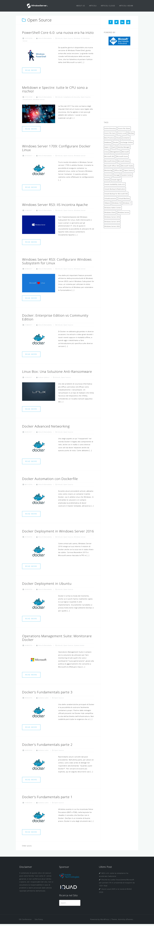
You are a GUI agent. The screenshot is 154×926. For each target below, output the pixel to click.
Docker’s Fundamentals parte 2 (47, 744)
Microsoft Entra (109, 161)
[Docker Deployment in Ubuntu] (38, 603)
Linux (106, 152)
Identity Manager (124, 147)
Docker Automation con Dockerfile (50, 478)
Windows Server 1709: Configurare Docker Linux (56, 148)
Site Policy (39, 919)
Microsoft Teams (127, 166)
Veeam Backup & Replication (114, 189)
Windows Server (39, 99)
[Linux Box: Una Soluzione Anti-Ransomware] (38, 391)
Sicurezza (108, 175)
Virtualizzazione (110, 198)
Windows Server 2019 (112, 222)
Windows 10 (78, 38)
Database (107, 142)
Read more (31, 70)
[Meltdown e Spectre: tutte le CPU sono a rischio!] (38, 114)
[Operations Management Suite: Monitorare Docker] (38, 659)
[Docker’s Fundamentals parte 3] (38, 712)
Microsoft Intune (124, 161)
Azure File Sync (110, 133)
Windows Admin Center (112, 208)
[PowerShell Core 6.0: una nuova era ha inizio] (38, 55)
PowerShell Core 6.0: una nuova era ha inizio (58, 32)
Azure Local (122, 133)
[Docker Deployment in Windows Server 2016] (38, 551)
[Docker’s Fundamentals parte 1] (38, 817)
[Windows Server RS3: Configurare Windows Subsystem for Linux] (38, 283)
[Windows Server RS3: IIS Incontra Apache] (38, 224)
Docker (115, 142)
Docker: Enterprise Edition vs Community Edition (55, 317)
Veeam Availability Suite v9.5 (114, 184)
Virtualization (27, 99)
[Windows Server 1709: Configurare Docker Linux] (38, 170)
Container (126, 138)
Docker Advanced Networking (46, 426)
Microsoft (125, 152)
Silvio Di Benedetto (45, 38)
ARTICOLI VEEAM (126, 6)
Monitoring (108, 170)
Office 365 (118, 170)
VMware (107, 203)
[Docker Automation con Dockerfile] (38, 498)
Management (115, 152)
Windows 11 (127, 203)
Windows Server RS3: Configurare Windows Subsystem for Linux (57, 261)
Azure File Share (124, 128)
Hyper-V (107, 147)
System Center (79, 645)
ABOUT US (80, 6)
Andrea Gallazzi (43, 377)
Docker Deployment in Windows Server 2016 (58, 531)
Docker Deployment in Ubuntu (47, 583)
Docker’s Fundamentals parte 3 (47, 692)
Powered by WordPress (99, 919)
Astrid (120, 919)
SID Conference (25, 919)
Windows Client (109, 212)
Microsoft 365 (109, 156)
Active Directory (110, 128)
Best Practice (109, 138)
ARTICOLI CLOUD (108, 6)
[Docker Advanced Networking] (38, 446)
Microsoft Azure (122, 156)
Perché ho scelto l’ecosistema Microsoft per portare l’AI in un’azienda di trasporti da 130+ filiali (117, 883)
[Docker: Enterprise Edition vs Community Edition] (38, 339)
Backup (131, 133)
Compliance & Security (71, 97)
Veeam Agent (116, 180)
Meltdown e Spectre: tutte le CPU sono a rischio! (55, 89)
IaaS (113, 147)
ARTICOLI (93, 6)
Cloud (118, 138)
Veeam (106, 180)
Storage (116, 175)
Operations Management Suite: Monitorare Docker (57, 638)
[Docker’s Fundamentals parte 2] (38, 764)
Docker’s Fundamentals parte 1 (47, 797)
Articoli (60, 38)
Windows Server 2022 (112, 226)
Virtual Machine (124, 198)
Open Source (68, 38)
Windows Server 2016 (112, 217)
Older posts (27, 846)
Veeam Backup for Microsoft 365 (116, 194)
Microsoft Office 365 (111, 166)
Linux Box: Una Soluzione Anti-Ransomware (57, 371)
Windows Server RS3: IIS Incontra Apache (55, 204)
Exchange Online (127, 142)
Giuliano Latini (43, 698)
